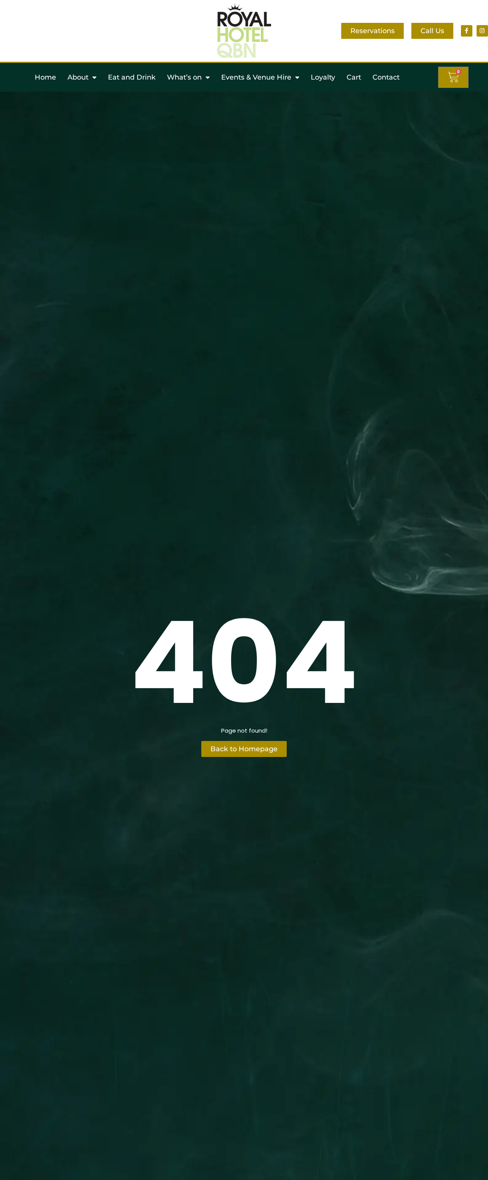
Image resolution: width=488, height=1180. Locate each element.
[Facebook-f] (466, 31)
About (77, 77)
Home (45, 77)
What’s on (184, 77)
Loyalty (323, 77)
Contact (386, 77)
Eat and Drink (132, 77)
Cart (354, 77)
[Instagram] (482, 31)
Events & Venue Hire (256, 77)
